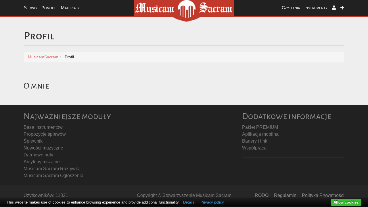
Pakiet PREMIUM (260, 127)
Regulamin (285, 195)
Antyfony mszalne (42, 161)
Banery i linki (255, 141)
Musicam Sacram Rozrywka (52, 168)
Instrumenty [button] (315, 7)
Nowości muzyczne (43, 147)
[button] (334, 8)
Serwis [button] (30, 7)
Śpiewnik (33, 141)
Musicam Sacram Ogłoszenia (53, 175)
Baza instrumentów (43, 127)
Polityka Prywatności (323, 195)
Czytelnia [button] (291, 7)
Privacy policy (212, 202)
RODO (262, 195)
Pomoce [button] (48, 7)
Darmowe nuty (38, 154)
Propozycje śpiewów (45, 134)
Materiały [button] (70, 7)
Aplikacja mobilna (260, 134)
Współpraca (254, 147)
